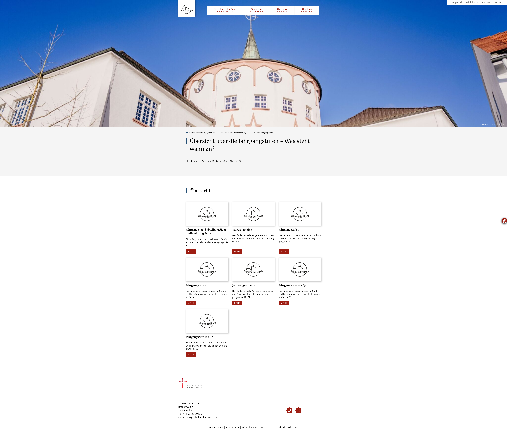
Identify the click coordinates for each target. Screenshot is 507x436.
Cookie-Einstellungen (286, 427)
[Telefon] (289, 410)
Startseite (193, 132)
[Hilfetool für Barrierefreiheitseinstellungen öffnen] (504, 220)
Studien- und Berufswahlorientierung (231, 132)
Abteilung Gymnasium (206, 132)
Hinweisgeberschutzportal (256, 427)
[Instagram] (298, 410)
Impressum (232, 427)
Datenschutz (216, 427)
